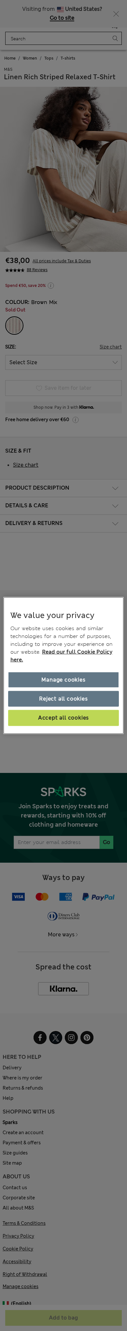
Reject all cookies (63, 698)
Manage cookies (63, 679)
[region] (63, 665)
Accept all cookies (63, 717)
